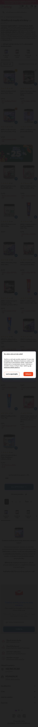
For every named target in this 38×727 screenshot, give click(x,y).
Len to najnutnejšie (12, 374)
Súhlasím (28, 374)
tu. (28, 365)
